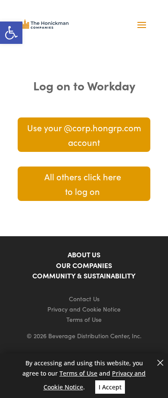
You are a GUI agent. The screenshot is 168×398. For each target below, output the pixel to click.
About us (84, 254)
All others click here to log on (82, 183)
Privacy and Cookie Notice (84, 309)
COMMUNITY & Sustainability (84, 275)
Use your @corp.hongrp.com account (84, 134)
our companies (84, 265)
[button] (11, 33)
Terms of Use (84, 319)
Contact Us (84, 298)
